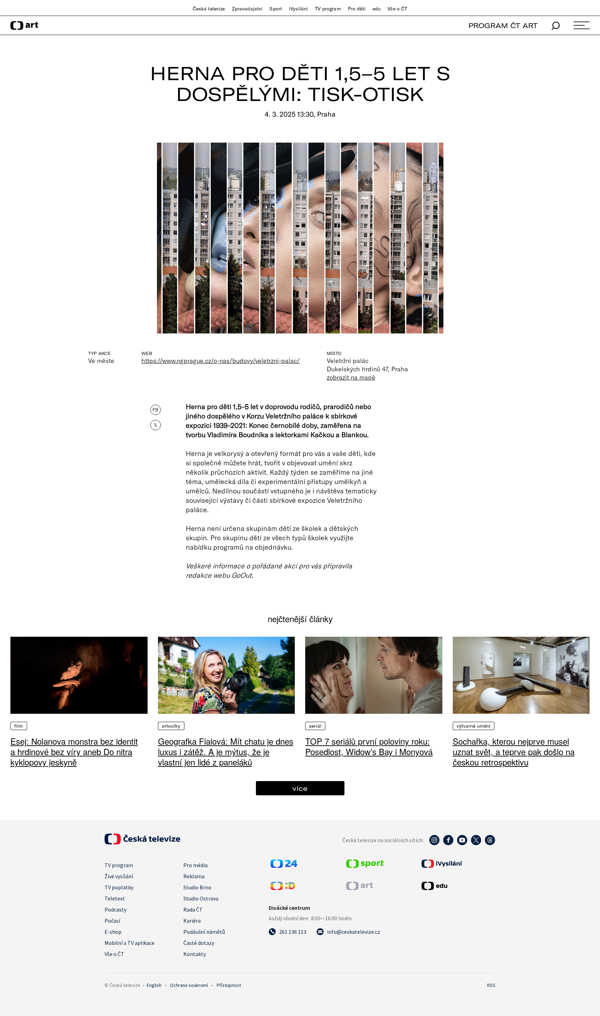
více (300, 788)
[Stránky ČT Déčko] (282, 887)
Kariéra (192, 920)
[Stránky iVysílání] (458, 864)
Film (18, 726)
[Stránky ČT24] (283, 865)
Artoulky (171, 726)
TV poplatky (119, 887)
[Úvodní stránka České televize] (142, 842)
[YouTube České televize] (462, 843)
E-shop (113, 931)
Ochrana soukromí (189, 985)
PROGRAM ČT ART (503, 25)
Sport (275, 9)
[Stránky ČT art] (359, 887)
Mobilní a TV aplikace (130, 942)
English (154, 985)
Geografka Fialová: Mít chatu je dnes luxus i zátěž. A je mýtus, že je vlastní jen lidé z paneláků (225, 751)
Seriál (315, 726)
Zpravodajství (247, 9)
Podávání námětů (204, 931)
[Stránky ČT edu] (458, 886)
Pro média (195, 865)
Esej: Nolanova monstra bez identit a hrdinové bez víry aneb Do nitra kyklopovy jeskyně (74, 751)
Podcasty (115, 909)
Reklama (194, 876)
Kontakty (194, 953)
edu (377, 9)
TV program (328, 9)
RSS (491, 985)
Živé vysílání (119, 876)
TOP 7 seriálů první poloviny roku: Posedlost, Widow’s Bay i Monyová (369, 746)
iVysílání (298, 9)
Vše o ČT (397, 9)
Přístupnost (229, 985)
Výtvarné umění (474, 726)
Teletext (115, 898)
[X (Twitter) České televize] (476, 843)
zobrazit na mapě (351, 377)
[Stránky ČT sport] (365, 865)
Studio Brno (197, 887)
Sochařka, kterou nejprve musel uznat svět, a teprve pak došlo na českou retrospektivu (514, 751)
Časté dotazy (198, 942)
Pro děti (357, 9)
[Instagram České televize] (434, 843)
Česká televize (209, 9)
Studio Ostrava (200, 898)
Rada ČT (193, 909)
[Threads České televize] (489, 843)
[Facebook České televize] (448, 843)
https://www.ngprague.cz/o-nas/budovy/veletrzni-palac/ (220, 360)
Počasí (112, 920)
